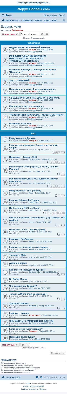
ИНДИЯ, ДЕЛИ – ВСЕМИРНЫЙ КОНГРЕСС (30, 47)
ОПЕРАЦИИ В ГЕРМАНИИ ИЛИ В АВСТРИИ (31, 321)
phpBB (28, 383)
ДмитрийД (33, 306)
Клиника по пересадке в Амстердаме (28, 247)
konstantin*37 (34, 202)
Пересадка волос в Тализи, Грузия (27, 229)
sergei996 (32, 265)
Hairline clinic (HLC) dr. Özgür (24, 208)
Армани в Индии (18, 263)
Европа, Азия (11, 26)
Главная (21, 3)
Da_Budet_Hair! (35, 272)
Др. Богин (32, 323)
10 (53, 213)
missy (31, 288)
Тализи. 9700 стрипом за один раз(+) (28, 294)
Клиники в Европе (19, 313)
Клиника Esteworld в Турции (24, 200)
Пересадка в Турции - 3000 (23, 157)
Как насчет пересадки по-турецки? (27, 270)
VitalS (31, 193)
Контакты (45, 3)
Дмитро (32, 232)
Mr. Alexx (32, 50)
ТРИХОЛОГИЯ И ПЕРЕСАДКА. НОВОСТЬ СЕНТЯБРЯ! (36, 115)
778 (30, 281)
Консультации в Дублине (22, 138)
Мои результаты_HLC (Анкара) (25, 190)
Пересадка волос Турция (22, 337)
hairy (31, 150)
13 (64, 213)
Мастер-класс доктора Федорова (26, 106)
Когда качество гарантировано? (26, 329)
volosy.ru (32, 140)
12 (60, 213)
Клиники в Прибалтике (21, 239)
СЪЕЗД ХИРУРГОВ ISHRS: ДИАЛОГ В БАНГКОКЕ (34, 98)
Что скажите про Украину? (23, 286)
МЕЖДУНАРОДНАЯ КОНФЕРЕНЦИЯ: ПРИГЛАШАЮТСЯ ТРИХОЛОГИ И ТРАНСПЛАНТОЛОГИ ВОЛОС (28, 58)
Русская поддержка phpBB (33, 386)
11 (57, 213)
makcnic (32, 257)
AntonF (31, 249)
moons (31, 222)
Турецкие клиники (18, 303)
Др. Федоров (17, 30)
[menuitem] (8, 15)
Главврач (33, 331)
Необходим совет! (34, 52)
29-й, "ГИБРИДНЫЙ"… (20, 80)
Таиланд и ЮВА (17, 255)
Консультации (33, 3)
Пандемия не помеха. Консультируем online (32, 89)
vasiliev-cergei (34, 159)
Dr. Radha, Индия (18, 279)
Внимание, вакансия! (20, 123)
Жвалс (31, 241)
